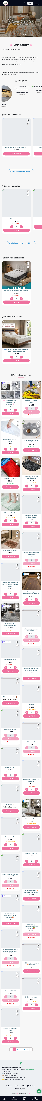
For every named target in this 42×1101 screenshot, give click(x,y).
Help (33, 1086)
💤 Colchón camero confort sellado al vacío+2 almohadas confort (16, 350)
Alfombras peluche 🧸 (10, 697)
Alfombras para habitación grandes (10, 624)
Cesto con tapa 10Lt (31, 853)
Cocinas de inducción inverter (10, 1029)
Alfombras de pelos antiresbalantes (31, 516)
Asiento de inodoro (10, 729)
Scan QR (26, 1086)
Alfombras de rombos (10, 550)
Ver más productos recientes (20, 171)
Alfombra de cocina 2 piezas (31, 401)
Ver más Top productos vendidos (20, 243)
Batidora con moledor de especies (31, 780)
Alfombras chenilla (10, 478)
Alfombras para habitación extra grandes (31, 592)
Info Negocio (21, 1089)
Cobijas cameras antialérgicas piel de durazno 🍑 (10, 915)
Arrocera (31, 704)
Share (18, 1086)
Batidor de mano (10, 767)
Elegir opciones (16, 153)
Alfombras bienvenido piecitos (31, 441)
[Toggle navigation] (37, 3)
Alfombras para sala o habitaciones (31, 629)
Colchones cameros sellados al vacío (16, 290)
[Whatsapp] (14, 34)
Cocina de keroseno (31, 997)
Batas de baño (31, 742)
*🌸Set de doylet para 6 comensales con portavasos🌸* (10, 402)
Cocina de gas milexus (10, 991)
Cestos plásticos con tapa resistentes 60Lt (10, 875)
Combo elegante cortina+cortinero (16, 147)
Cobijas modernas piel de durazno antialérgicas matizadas (10, 951)
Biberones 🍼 (10, 804)
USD (29, 3)
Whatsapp (10, 1086)
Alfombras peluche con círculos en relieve (31, 669)
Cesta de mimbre (10, 837)
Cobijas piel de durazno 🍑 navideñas (31, 964)
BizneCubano (30, 1069)
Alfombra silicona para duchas (10, 440)
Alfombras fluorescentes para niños (31, 553)
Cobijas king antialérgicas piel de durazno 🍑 (31, 926)
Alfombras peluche (16, 219)
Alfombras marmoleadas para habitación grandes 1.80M (10, 584)
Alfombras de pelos (10, 513)
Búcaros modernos (31, 819)
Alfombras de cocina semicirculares (31, 477)
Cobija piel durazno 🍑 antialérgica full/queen (31, 891)
